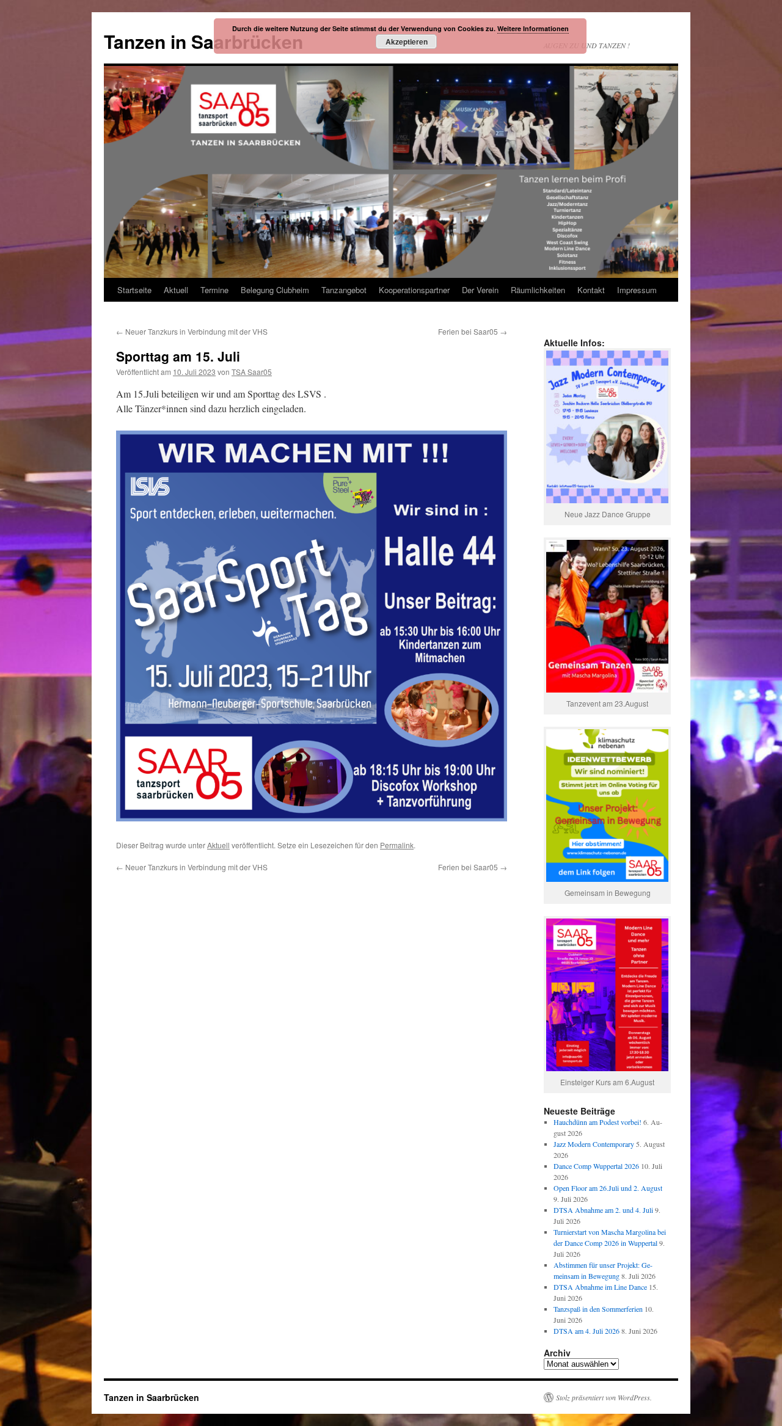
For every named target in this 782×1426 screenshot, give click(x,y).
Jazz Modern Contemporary (594, 1144)
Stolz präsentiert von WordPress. (604, 1397)
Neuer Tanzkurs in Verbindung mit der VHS (192, 331)
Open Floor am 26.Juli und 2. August (608, 1188)
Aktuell (176, 290)
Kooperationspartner (414, 290)
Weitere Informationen (533, 28)
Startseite (134, 290)
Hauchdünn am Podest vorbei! (597, 1122)
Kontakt (591, 290)
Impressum (637, 290)
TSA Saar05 (252, 371)
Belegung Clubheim (275, 290)
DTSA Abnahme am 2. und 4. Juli (603, 1210)
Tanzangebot (344, 290)
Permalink (397, 845)
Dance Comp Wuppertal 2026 (596, 1166)
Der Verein (480, 290)
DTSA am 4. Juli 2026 (586, 1331)
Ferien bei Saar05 (472, 331)
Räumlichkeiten (538, 290)
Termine (214, 290)
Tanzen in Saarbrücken (203, 41)
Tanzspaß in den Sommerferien (598, 1309)
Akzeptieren (407, 41)
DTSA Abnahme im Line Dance (600, 1287)
